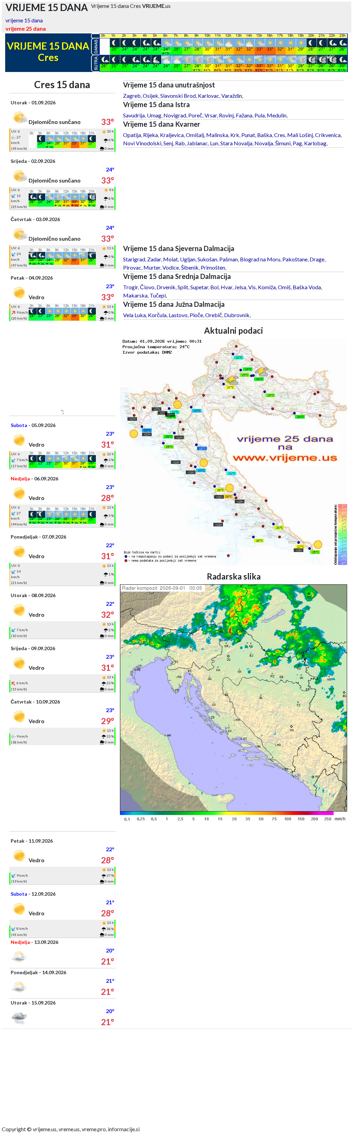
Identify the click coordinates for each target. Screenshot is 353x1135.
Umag (154, 115)
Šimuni (283, 143)
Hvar (226, 287)
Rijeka (150, 135)
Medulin (276, 115)
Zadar (154, 259)
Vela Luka (134, 315)
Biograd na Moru (260, 259)
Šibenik (190, 267)
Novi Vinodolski (142, 143)
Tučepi (158, 295)
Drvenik (166, 287)
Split (183, 287)
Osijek (150, 95)
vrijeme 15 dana (24, 20)
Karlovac (208, 95)
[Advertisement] (62, 364)
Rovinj (226, 115)
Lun (214, 143)
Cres (279, 135)
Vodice (170, 267)
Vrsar (210, 115)
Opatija (132, 135)
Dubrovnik (237, 315)
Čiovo (147, 287)
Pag (297, 143)
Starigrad (134, 259)
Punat (248, 135)
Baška (264, 135)
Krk (234, 135)
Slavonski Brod (178, 95)
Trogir (130, 287)
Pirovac (132, 267)
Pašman (228, 259)
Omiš (284, 287)
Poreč (195, 115)
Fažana (244, 115)
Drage (317, 259)
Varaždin (231, 95)
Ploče (196, 315)
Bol (214, 287)
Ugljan (187, 259)
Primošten (213, 267)
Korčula (157, 315)
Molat (170, 259)
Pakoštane (294, 259)
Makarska (135, 295)
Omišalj (195, 135)
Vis (252, 287)
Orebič (213, 315)
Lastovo (178, 315)
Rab (180, 143)
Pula (259, 115)
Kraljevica (172, 135)
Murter (151, 267)
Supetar (199, 287)
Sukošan (207, 259)
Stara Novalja (236, 143)
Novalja (263, 143)
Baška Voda (307, 287)
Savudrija (134, 115)
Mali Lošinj (300, 135)
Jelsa (240, 287)
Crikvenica (328, 135)
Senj (168, 143)
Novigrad (174, 115)
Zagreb (132, 95)
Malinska (217, 135)
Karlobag (315, 143)
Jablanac (197, 143)
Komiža (267, 287)
